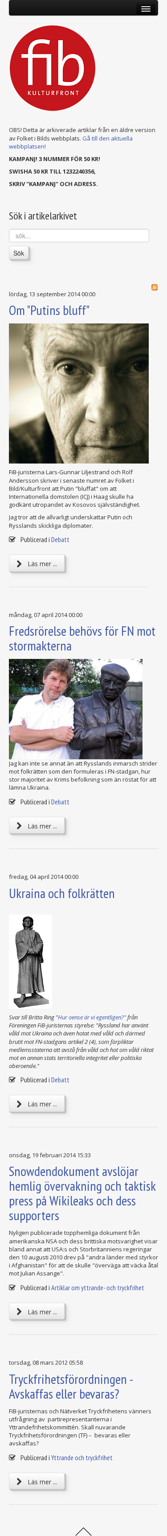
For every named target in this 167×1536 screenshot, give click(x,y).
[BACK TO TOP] (83, 1531)
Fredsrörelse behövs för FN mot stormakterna (82, 638)
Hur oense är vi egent (84, 1017)
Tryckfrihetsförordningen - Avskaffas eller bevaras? (70, 1386)
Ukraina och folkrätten (62, 893)
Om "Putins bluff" (49, 310)
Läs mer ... (41, 563)
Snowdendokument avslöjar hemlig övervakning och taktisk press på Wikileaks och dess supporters (82, 1193)
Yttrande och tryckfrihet (82, 1457)
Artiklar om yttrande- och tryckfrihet (97, 1287)
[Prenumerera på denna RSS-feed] (154, 287)
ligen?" (118, 1017)
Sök (18, 252)
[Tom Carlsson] (83, 709)
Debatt (60, 539)
